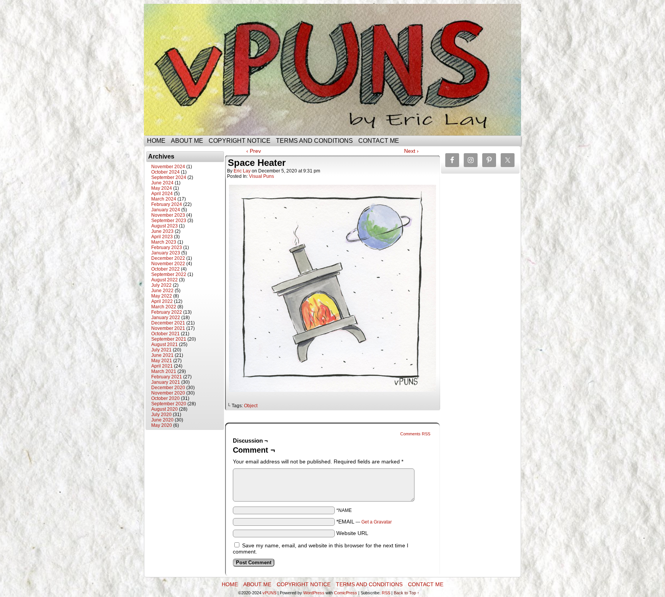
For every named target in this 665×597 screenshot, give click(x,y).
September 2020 (168, 403)
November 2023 (168, 215)
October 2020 (165, 398)
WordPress (313, 592)
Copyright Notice (240, 140)
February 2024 (166, 204)
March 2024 (163, 199)
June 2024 (162, 183)
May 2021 (161, 360)
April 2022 (162, 301)
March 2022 (163, 306)
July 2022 (161, 285)
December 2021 (168, 323)
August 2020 (164, 409)
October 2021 (165, 333)
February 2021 (166, 377)
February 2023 (166, 247)
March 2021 (163, 371)
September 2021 (168, 339)
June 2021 (162, 355)
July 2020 (161, 414)
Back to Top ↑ (406, 592)
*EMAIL (364, 521)
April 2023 (162, 236)
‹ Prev (253, 151)
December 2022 (168, 258)
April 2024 (162, 193)
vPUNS (269, 592)
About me (187, 140)
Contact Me (378, 140)
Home (156, 140)
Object (250, 405)
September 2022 (168, 274)
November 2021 (168, 328)
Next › (411, 151)
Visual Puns (261, 176)
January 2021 (165, 382)
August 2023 (164, 226)
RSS (386, 592)
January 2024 (165, 209)
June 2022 (162, 290)
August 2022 (164, 280)
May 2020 (161, 425)
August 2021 (164, 344)
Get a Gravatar (376, 522)
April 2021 (162, 366)
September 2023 (168, 220)
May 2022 (161, 296)
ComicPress (345, 592)
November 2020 (168, 393)
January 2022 (165, 317)
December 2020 (168, 387)
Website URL (352, 533)
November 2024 (168, 166)
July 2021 (161, 350)
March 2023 (163, 242)
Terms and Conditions (314, 140)
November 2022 (168, 263)
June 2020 (162, 420)
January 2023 (165, 253)
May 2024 (161, 188)
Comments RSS (415, 433)
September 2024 (168, 177)
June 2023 (162, 231)
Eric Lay (242, 171)
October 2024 (165, 172)
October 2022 (165, 269)
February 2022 (166, 312)
